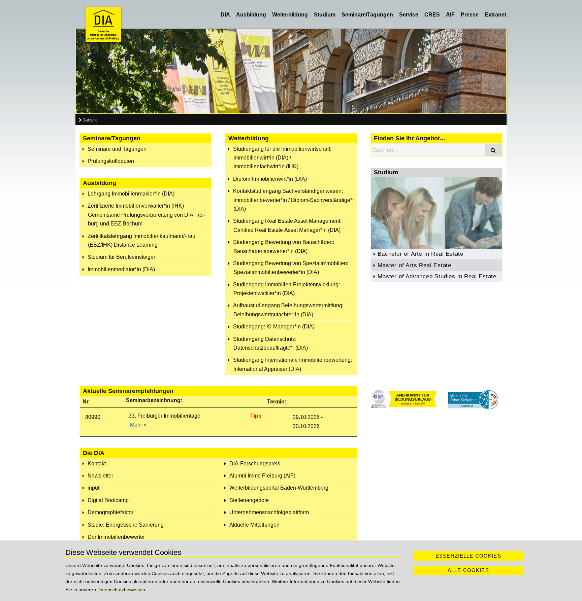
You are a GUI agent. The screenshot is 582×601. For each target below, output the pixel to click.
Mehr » (138, 425)
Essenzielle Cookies (468, 556)
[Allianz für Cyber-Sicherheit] (473, 408)
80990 (92, 417)
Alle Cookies (468, 570)
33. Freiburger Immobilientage (164, 416)
